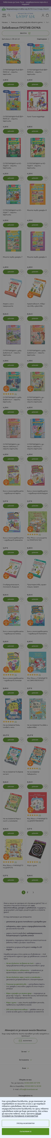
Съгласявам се (25, 1132)
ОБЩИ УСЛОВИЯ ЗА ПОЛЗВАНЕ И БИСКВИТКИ (21, 1114)
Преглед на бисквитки (26, 1123)
